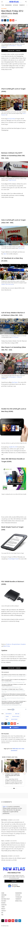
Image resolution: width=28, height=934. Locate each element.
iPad (7, 719)
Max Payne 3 (15, 382)
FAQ (2, 914)
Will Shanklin (5, 734)
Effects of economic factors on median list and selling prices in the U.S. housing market (14, 680)
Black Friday (7, 646)
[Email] (16, 20)
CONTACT (3, 910)
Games (7, 716)
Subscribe (14, 881)
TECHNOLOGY (18, 897)
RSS (2, 912)
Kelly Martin (21, 248)
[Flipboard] (13, 20)
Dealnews (8, 644)
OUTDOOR (15, 5)
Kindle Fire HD (13, 447)
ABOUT (3, 897)
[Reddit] (11, 20)
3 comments (15, 727)
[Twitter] (5, 20)
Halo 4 (5, 253)
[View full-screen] (26, 25)
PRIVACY (3, 908)
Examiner (23, 644)
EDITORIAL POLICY (5, 899)
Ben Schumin (15, 337)
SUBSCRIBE (3, 895)
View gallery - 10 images (14, 50)
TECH (2, 5)
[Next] (24, 772)
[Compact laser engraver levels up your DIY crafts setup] (14, 765)
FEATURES (3, 901)
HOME (2, 893)
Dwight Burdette (12, 180)
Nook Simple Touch (13, 558)
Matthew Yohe (4, 284)
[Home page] (14, 2)
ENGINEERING (8, 5)
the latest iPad (11, 118)
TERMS (3, 906)
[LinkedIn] (8, 20)
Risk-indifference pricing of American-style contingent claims (13, 674)
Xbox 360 (17, 713)
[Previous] (3, 772)
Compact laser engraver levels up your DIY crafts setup (12, 775)
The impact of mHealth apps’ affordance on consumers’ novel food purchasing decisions (14, 685)
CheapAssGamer (16, 644)
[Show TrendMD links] (25, 709)
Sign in (5, 806)
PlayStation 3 (15, 716)
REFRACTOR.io (18, 901)
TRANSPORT (22, 5)
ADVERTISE (3, 904)
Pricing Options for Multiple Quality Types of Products (12, 689)
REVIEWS (3, 902)
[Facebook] (2, 20)
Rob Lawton (10, 284)
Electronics (4, 8)
